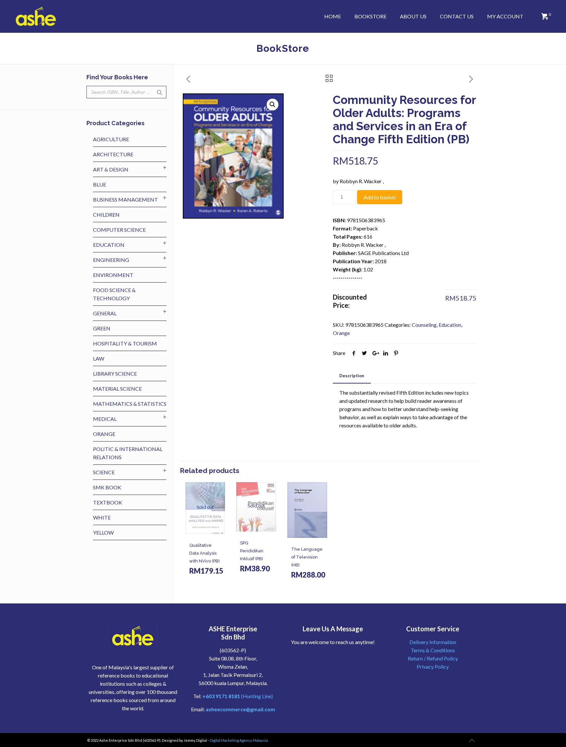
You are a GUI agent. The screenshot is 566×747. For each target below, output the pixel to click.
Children (106, 214)
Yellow (103, 532)
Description (351, 375)
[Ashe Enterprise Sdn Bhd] (36, 16)
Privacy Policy (433, 666)
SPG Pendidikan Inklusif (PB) (251, 551)
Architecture (113, 154)
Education (450, 325)
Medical (105, 419)
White (102, 517)
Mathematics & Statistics (129, 404)
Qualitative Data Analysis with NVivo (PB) (204, 553)
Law (98, 358)
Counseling (424, 325)
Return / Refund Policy (433, 658)
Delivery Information (432, 642)
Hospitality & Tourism (125, 343)
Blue (99, 184)
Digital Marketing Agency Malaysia (239, 740)
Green (101, 328)
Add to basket (380, 197)
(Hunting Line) (237, 696)
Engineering (111, 260)
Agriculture (111, 139)
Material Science (117, 388)
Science (104, 472)
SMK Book (107, 487)
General (105, 313)
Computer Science (119, 229)
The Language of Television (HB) (307, 557)
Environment (113, 275)
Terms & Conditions (433, 650)
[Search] (159, 92)
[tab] (352, 375)
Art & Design (110, 169)
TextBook (107, 502)
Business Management (125, 199)
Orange (341, 333)
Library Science (115, 373)
